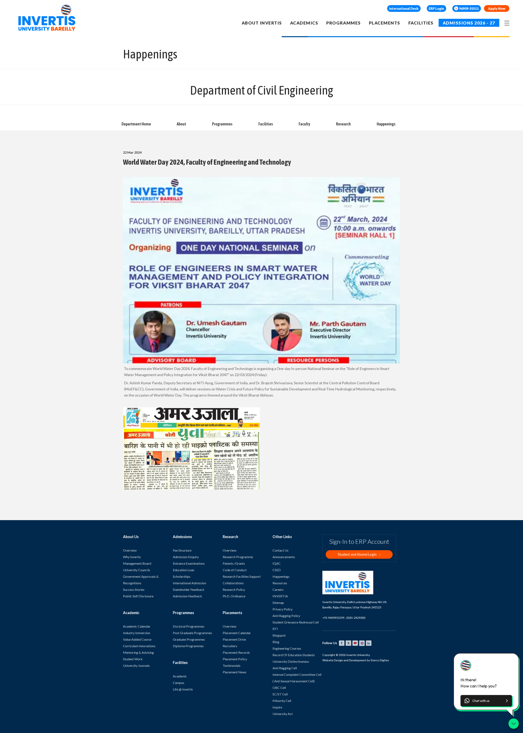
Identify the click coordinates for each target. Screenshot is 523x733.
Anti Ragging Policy (286, 616)
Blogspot (279, 635)
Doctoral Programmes (188, 626)
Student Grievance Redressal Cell (296, 622)
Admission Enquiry (186, 557)
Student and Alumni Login (357, 554)
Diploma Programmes (188, 646)
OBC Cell (279, 687)
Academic (180, 676)
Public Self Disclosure (138, 596)
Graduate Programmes (189, 639)
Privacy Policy (283, 609)
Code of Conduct (235, 570)
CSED (277, 570)
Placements (384, 22)
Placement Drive (234, 639)
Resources (280, 583)
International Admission (189, 583)
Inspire (277, 707)
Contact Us (280, 550)
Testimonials (231, 665)
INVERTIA (280, 596)
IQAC (277, 563)
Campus (178, 683)
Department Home (136, 124)
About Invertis (262, 22)
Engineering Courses (287, 648)
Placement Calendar (237, 633)
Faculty (304, 124)
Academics (304, 22)
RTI (275, 629)
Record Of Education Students (294, 655)
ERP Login (436, 8)
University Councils (136, 570)
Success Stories (133, 589)
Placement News (234, 672)
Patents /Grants (234, 563)
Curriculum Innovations (139, 646)
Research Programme (238, 557)
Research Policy (234, 589)
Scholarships (181, 576)
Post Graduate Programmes (192, 633)
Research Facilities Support (242, 576)
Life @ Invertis (183, 689)
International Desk (403, 8)
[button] (486, 700)
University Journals (136, 665)
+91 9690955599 (333, 617)
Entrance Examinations (189, 563)
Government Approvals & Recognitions (141, 579)
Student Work (133, 659)
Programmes (343, 22)
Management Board (137, 563)
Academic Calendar (136, 626)
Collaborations (233, 583)
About (181, 124)
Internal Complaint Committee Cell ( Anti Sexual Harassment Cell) (297, 678)
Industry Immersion (136, 633)
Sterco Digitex (380, 660)
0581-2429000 (355, 617)
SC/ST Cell (280, 694)
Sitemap (278, 603)
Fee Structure (182, 550)
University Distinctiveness (291, 661)
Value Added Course (137, 639)
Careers (278, 589)
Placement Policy (235, 659)
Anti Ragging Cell (285, 668)
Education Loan (183, 570)
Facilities (421, 22)
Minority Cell (282, 701)
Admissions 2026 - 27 (469, 22)
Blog (276, 642)
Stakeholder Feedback (188, 589)
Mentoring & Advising (138, 652)
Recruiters (230, 646)
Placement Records (236, 652)
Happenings (386, 124)
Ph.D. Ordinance (234, 596)
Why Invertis (132, 557)
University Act (283, 714)
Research (343, 124)
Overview (130, 550)
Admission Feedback (187, 596)
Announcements (284, 557)
